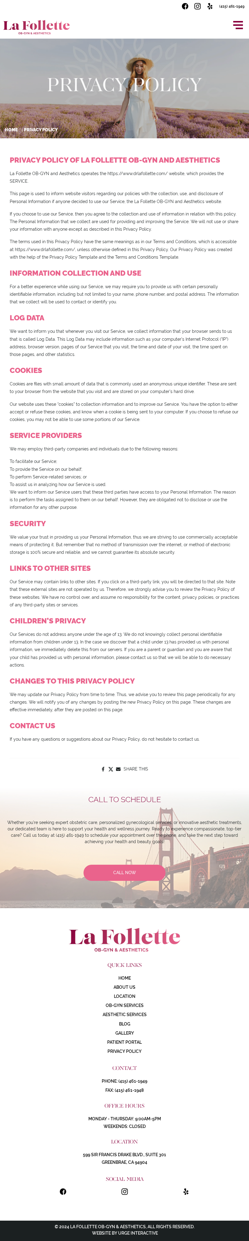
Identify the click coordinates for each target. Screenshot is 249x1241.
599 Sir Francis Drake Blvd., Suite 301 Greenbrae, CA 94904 (124, 1158)
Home (11, 129)
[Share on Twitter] (110, 769)
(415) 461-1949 (231, 6)
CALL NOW (124, 872)
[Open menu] (238, 25)
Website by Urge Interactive (124, 1233)
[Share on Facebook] (103, 769)
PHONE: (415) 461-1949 (124, 1081)
